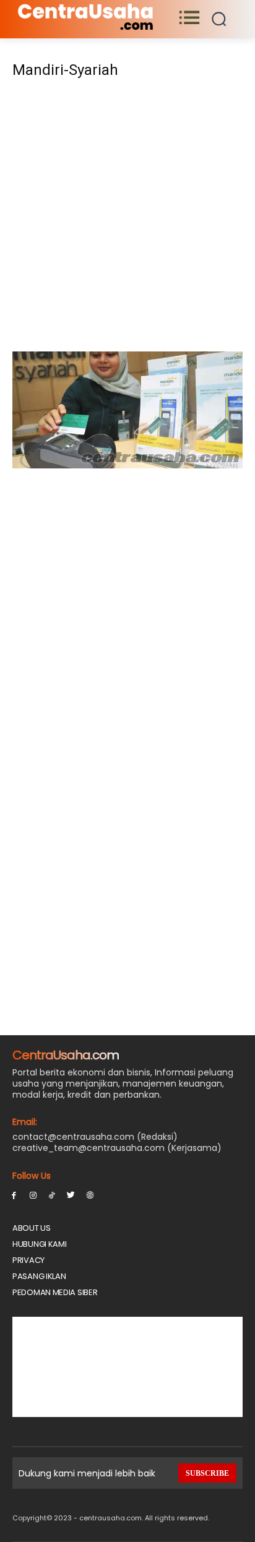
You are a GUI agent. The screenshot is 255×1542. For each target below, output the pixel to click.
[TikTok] (52, 1194)
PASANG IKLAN (39, 1276)
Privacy (28, 1260)
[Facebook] (13, 1194)
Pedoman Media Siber (54, 1292)
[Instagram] (33, 1194)
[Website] (90, 1194)
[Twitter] (70, 1194)
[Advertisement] (127, 219)
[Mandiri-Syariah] (127, 465)
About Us (31, 1228)
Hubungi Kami (39, 1244)
